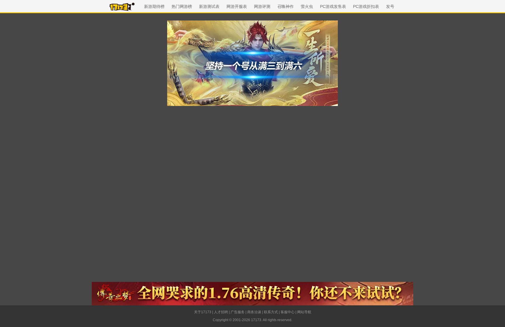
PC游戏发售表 (333, 6)
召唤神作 (285, 6)
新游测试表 (209, 6)
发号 (390, 6)
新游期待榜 (154, 6)
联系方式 (271, 312)
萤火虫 (307, 6)
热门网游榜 (182, 6)
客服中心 (288, 312)
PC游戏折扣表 (366, 6)
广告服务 (238, 312)
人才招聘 (221, 312)
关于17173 (202, 312)
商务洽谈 (254, 312)
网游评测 (262, 6)
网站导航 (304, 312)
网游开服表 (236, 6)
